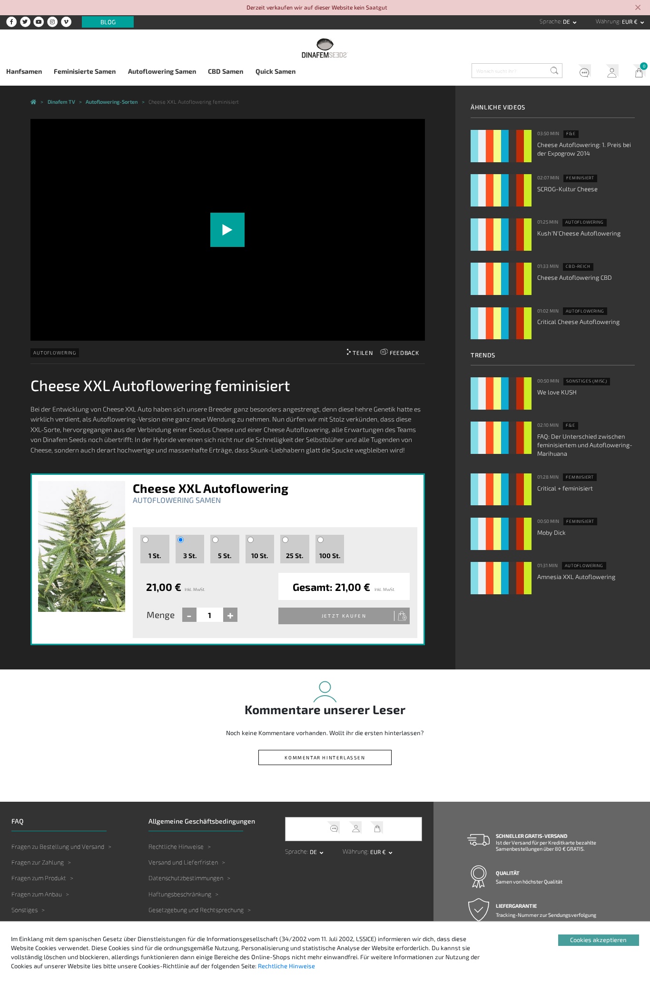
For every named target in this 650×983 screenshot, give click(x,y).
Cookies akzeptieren (598, 940)
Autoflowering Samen (162, 71)
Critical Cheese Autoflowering (578, 321)
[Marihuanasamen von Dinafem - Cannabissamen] (33, 102)
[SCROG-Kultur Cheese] (501, 190)
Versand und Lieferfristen (183, 862)
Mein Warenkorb (636, 72)
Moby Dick (551, 532)
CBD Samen (225, 71)
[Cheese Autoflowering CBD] (501, 279)
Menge (161, 614)
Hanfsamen (24, 71)
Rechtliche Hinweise (176, 846)
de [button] (567, 22)
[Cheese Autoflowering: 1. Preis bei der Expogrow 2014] (501, 146)
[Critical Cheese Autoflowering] (501, 323)
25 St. (294, 555)
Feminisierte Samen (85, 71)
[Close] (638, 8)
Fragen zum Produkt (38, 878)
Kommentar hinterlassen (325, 757)
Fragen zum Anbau (36, 894)
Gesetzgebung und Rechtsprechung (196, 910)
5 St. (224, 555)
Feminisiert (580, 178)
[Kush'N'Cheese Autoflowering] (501, 234)
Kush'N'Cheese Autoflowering (578, 233)
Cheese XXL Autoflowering (210, 488)
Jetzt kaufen (344, 616)
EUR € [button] (630, 22)
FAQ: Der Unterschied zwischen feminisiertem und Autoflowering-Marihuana (584, 445)
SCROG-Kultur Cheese (567, 189)
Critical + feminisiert (565, 488)
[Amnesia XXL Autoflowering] (501, 578)
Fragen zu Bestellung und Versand (57, 846)
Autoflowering (54, 352)
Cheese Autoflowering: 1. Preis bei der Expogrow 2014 (584, 149)
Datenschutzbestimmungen (185, 878)
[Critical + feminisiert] (501, 489)
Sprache (550, 21)
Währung (608, 21)
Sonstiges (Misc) (586, 381)
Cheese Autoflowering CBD (574, 277)
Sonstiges (24, 910)
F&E (570, 133)
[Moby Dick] (501, 534)
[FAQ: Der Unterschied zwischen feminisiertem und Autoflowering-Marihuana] (501, 438)
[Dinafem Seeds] (325, 48)
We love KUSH (557, 392)
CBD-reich (578, 266)
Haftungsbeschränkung (179, 894)
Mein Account (609, 72)
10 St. (259, 555)
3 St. (190, 555)
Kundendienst (581, 72)
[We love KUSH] (501, 393)
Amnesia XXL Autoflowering (576, 576)
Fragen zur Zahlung (37, 862)
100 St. (329, 555)
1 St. (154, 555)
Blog (108, 22)
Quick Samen (275, 71)
